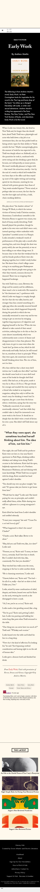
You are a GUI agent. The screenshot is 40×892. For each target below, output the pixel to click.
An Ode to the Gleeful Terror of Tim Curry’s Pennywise (20, 773)
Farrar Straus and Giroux (24, 688)
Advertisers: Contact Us (20, 869)
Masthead (20, 854)
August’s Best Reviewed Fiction (20, 829)
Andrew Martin (10, 685)
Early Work (13, 669)
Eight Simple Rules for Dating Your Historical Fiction (20, 792)
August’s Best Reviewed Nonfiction (20, 810)
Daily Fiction (21, 685)
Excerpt (11, 688)
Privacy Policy (20, 872)
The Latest (20, 750)
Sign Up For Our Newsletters (20, 862)
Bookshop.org (8, 883)
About (20, 858)
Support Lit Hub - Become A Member (20, 876)
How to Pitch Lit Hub (20, 865)
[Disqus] (20, 713)
